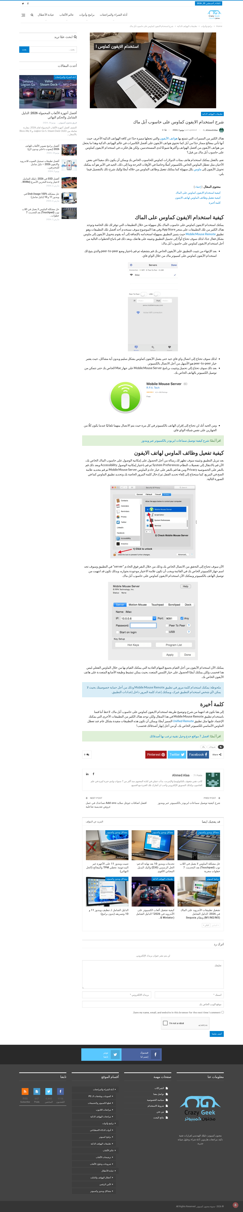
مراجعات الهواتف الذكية (100, 1116)
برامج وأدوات (86, 14)
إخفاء (198, 186)
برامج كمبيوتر (213, 879)
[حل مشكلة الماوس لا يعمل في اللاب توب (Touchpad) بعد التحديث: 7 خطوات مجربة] (199, 845)
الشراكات (159, 1088)
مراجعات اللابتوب (103, 1110)
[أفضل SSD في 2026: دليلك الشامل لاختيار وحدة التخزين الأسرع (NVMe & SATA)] (69, 182)
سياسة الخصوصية (155, 1100)
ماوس (197, 169)
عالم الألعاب (66, 14)
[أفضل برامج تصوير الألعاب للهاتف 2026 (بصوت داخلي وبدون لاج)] (69, 150)
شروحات (212, 747)
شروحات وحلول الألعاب (100, 1164)
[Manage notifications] (235, 1205)
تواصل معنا (158, 1094)
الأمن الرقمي (105, 1184)
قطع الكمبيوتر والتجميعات (99, 1103)
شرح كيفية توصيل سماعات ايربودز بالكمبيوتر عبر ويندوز (175, 440)
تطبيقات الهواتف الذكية (212, 114)
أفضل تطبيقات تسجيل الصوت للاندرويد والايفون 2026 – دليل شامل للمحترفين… (39, 164)
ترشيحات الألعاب (103, 1157)
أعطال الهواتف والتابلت (100, 1177)
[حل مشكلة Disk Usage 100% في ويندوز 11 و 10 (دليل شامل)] (69, 198)
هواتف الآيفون (169, 138)
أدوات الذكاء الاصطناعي (100, 1130)
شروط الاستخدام (156, 1105)
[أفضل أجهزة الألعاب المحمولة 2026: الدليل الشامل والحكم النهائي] (48, 92)
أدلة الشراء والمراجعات (113, 14)
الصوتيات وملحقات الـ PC (100, 1096)
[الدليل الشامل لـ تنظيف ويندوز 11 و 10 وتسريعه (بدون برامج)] (107, 892)
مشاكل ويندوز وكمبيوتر (208, 832)
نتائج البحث (158, 1117)
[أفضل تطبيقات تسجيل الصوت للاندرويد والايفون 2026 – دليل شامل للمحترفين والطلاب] (69, 165)
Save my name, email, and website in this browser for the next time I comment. (177, 1012)
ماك (203, 747)
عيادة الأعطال (46, 14)
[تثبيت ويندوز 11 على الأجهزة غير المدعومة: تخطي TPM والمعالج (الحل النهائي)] (107, 845)
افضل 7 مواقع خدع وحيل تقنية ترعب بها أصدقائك (179, 736)
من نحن (160, 1111)
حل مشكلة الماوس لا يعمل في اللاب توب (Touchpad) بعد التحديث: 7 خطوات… (40, 212)
